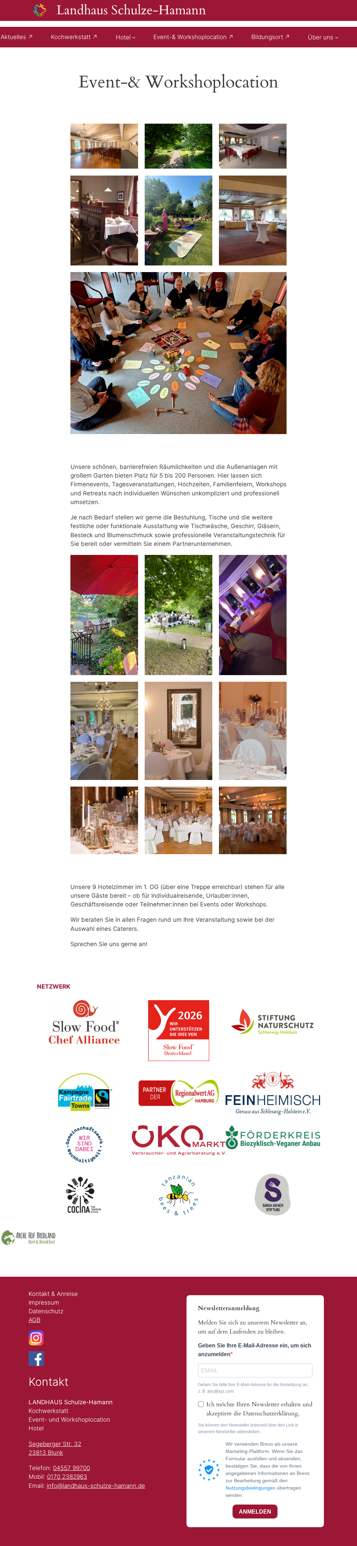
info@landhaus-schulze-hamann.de (96, 1485)
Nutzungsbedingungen (250, 1488)
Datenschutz (46, 1311)
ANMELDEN (255, 1512)
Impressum (44, 1302)
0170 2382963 (67, 1476)
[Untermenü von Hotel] (134, 37)
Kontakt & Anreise (53, 1293)
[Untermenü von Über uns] (337, 37)
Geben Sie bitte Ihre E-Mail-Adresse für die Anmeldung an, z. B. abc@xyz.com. (253, 1388)
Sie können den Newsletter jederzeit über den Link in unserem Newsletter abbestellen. (248, 1428)
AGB (34, 1319)
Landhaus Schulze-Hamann (131, 10)
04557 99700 (71, 1467)
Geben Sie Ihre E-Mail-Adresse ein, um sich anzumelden (254, 1350)
